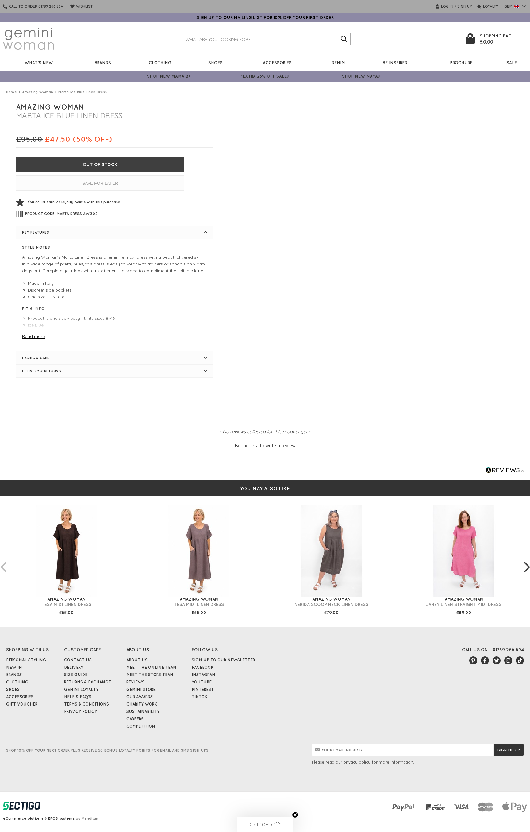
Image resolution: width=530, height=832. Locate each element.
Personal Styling (26, 660)
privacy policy (357, 762)
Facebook (203, 667)
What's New (39, 62)
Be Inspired (394, 62)
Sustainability (142, 711)
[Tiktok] (520, 660)
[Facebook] (485, 660)
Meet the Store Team (149, 674)
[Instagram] (508, 660)
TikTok (200, 697)
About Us (137, 660)
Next (527, 561)
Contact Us (78, 660)
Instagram (203, 674)
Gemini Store (141, 689)
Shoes (215, 62)
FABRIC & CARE (35, 358)
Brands (102, 62)
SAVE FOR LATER (100, 183)
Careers (135, 719)
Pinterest (203, 689)
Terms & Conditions (86, 704)
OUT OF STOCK (100, 164)
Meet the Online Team (151, 667)
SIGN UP (464, 6)
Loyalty (490, 6)
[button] (265, 445)
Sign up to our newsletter (223, 660)
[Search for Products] (344, 39)
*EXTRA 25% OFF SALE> (265, 76)
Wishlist (84, 6)
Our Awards (139, 697)
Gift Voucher (21, 704)
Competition (140, 726)
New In (14, 667)
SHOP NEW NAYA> (361, 76)
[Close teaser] (295, 815)
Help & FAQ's (77, 697)
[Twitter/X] (497, 660)
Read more (33, 336)
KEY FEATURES (35, 232)
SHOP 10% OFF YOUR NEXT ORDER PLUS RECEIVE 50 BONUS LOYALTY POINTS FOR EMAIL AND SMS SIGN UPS (107, 750)
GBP (508, 6)
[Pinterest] (473, 660)
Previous (3, 561)
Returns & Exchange (87, 682)
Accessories (277, 62)
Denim (338, 62)
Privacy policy (80, 711)
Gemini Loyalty (81, 689)
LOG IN (446, 6)
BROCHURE (461, 62)
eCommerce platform (23, 818)
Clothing (160, 62)
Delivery (73, 667)
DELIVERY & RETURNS (41, 371)
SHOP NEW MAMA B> (169, 76)
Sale (511, 62)
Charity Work (141, 704)
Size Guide (75, 674)
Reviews (135, 682)
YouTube (202, 682)
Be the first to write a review (265, 445)
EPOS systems (61, 818)
